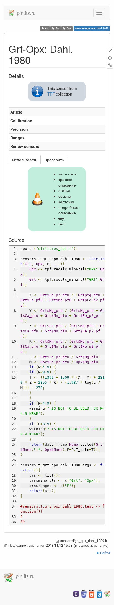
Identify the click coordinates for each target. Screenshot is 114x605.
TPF (51, 94)
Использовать (24, 159)
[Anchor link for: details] (26, 75)
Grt (57, 28)
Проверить (54, 159)
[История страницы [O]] (110, 57)
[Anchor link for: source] (26, 239)
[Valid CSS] (99, 593)
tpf (46, 28)
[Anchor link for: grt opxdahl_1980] (36, 59)
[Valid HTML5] (91, 593)
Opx (69, 28)
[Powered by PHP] (84, 593)
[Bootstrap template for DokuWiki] (76, 593)
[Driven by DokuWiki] (107, 593)
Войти (104, 552)
